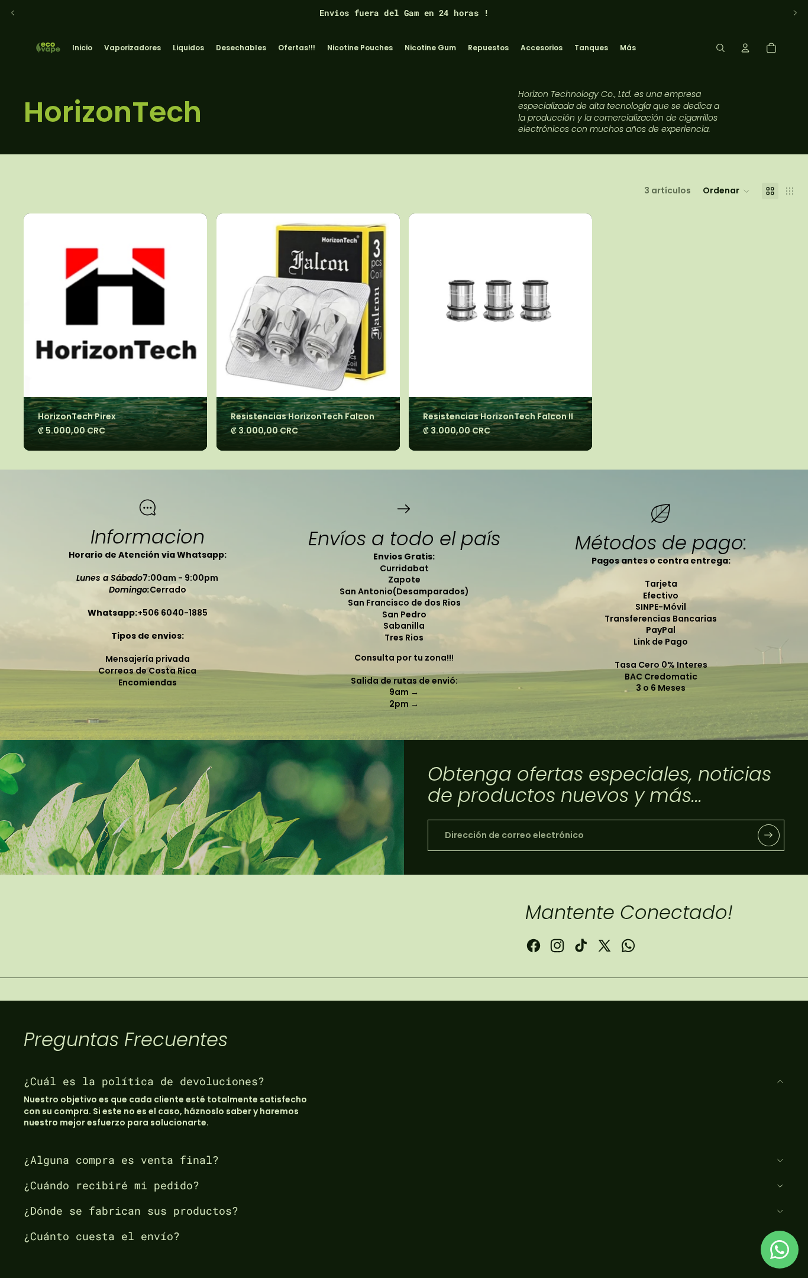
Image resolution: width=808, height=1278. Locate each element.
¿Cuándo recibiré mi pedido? (111, 1185)
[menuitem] (82, 48)
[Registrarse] (769, 835)
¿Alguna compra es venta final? (121, 1160)
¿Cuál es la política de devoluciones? (144, 1081)
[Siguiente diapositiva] (795, 13)
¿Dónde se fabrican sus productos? (131, 1210)
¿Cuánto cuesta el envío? (102, 1236)
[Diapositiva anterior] (13, 13)
